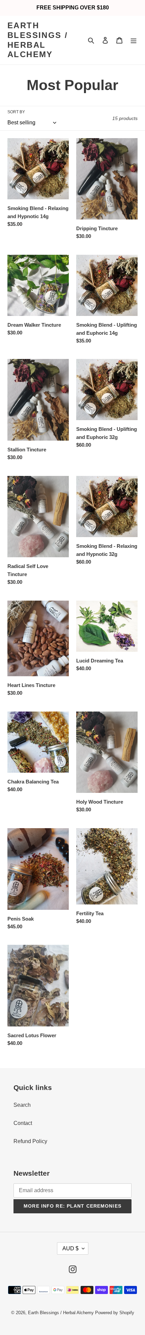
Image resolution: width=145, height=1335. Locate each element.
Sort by (16, 112)
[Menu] (133, 40)
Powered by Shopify (114, 1312)
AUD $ (70, 1248)
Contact (22, 1123)
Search (22, 1105)
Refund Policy (30, 1141)
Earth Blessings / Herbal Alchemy (37, 40)
